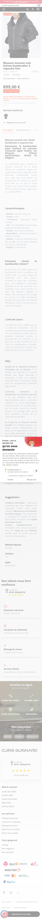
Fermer (10, 480)
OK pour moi (31, 480)
